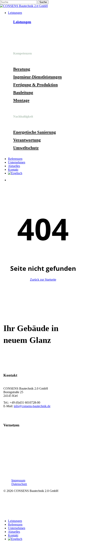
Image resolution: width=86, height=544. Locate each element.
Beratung (21, 69)
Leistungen (22, 22)
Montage (21, 100)
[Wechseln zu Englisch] (15, 173)
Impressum (18, 480)
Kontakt (13, 535)
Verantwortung (27, 140)
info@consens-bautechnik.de (32, 406)
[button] (14, 356)
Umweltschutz (26, 147)
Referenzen (15, 524)
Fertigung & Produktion (35, 84)
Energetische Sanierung (34, 132)
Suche (43, 2)
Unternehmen (16, 528)
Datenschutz (19, 484)
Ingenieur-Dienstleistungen (37, 77)
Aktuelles (14, 531)
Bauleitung (23, 92)
